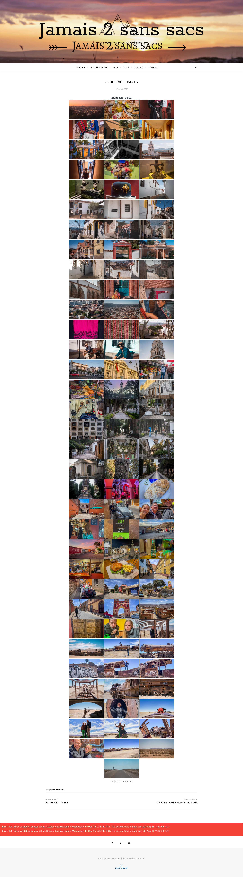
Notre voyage (99, 67)
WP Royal (141, 858)
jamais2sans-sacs (56, 789)
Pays (115, 67)
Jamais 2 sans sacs (121, 30)
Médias (139, 67)
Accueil (80, 67)
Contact (153, 67)
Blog (126, 67)
